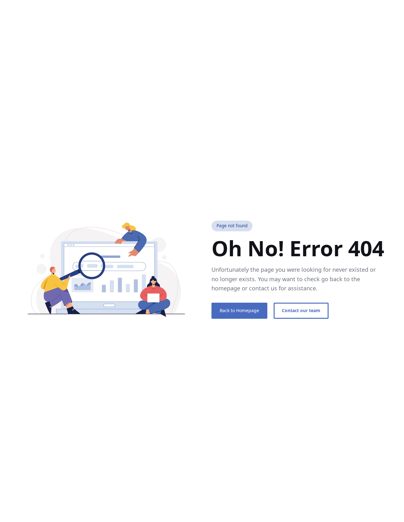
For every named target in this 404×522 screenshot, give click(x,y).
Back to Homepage (239, 310)
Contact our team (301, 310)
